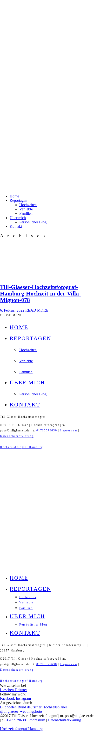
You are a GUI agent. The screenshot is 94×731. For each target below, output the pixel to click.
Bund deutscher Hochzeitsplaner (42, 707)
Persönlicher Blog (33, 222)
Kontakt (16, 226)
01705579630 (46, 430)
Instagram (23, 698)
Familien (26, 213)
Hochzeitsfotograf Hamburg (21, 447)
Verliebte (26, 209)
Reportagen (18, 200)
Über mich (18, 218)
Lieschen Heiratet (13, 690)
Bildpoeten (8, 707)
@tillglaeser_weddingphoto (21, 711)
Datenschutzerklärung (17, 436)
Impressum (68, 430)
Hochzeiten (28, 205)
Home (14, 196)
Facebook (7, 698)
